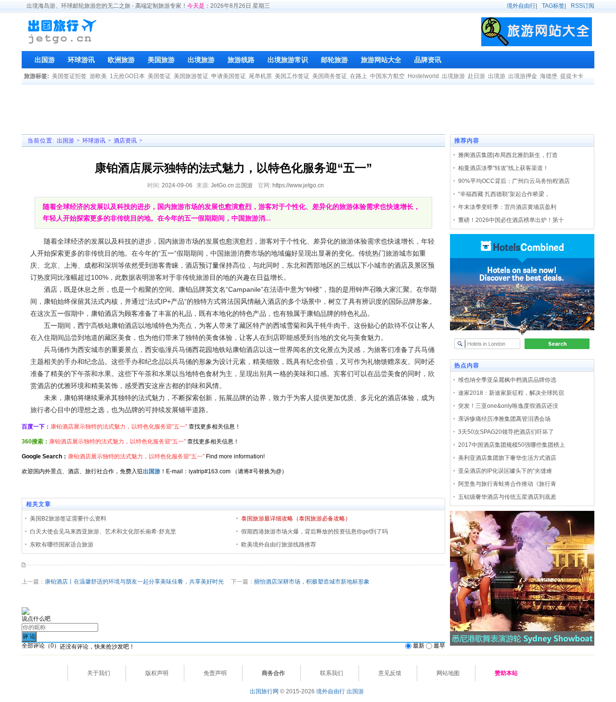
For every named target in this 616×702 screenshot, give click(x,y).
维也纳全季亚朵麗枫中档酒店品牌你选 (507, 380)
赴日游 (476, 76)
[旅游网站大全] (536, 31)
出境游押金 (522, 76)
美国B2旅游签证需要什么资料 (68, 518)
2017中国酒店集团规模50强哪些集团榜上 (511, 445)
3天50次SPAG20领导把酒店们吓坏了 (506, 432)
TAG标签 (553, 5)
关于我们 (98, 673)
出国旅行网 (264, 691)
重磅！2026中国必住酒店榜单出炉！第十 (511, 220)
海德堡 (548, 76)
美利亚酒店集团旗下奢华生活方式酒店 (507, 458)
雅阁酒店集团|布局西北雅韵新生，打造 (508, 155)
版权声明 (156, 673)
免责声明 (215, 673)
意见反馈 (389, 673)
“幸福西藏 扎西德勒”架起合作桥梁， (504, 194)
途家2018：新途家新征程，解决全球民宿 (511, 393)
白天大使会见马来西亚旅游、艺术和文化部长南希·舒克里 (103, 531)
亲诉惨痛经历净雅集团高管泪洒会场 (504, 419)
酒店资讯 (125, 140)
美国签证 (159, 76)
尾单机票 (260, 76)
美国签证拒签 (69, 76)
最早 (439, 645)
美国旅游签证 (191, 76)
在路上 (358, 76)
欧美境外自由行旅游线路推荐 (278, 544)
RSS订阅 (582, 5)
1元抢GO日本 (127, 76)
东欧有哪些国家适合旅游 (61, 544)
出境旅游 (453, 76)
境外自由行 (521, 5)
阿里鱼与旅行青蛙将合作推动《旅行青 (507, 484)
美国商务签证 (329, 76)
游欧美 (98, 76)
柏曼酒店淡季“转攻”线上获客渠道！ (503, 168)
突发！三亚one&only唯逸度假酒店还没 (508, 406)
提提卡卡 (571, 76)
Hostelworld (423, 76)
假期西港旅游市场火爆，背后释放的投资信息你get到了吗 (314, 531)
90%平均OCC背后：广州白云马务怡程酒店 (514, 181)
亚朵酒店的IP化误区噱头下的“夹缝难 (505, 471)
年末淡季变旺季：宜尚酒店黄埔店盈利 (507, 207)
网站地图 (448, 673)
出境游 (496, 76)
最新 (418, 645)
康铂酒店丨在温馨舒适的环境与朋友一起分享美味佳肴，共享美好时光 (134, 581)
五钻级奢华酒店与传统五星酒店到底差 (507, 497)
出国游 (65, 140)
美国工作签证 (292, 76)
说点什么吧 (36, 618)
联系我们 (331, 673)
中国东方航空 (387, 76)
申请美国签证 (228, 76)
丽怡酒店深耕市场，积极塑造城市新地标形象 (312, 581)
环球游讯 (93, 140)
